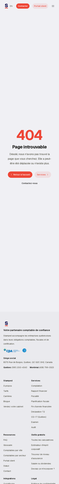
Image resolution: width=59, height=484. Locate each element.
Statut (6, 466)
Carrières (7, 396)
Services (41, 174)
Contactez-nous (30, 183)
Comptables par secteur (14, 455)
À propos (7, 386)
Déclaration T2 (38, 411)
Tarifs (5, 391)
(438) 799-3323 (46, 367)
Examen (34, 422)
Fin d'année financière (41, 406)
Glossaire (7, 445)
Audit (33, 427)
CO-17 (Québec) (38, 417)
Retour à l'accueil (21, 174)
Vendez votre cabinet (13, 406)
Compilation (36, 386)
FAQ (5, 440)
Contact (7, 471)
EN (11, 6)
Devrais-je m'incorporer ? (43, 468)
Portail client (40, 6)
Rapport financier (39, 391)
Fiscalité (35, 396)
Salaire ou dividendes (41, 463)
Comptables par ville (12, 450)
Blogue (6, 401)
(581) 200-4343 (19, 367)
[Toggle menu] (53, 6)
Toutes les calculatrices (42, 440)
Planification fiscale (40, 401)
